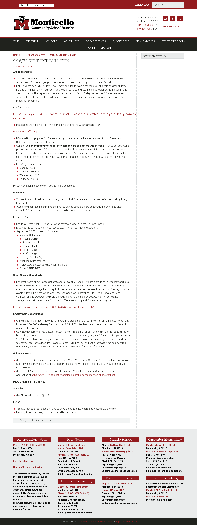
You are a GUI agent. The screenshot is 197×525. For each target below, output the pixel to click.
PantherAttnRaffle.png (25, 131)
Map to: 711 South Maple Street (118, 483)
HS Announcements (43, 420)
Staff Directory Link (23, 461)
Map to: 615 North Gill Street (160, 445)
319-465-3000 (145, 25)
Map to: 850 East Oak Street (72, 445)
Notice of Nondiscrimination (27, 467)
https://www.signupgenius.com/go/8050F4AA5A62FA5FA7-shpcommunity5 (53, 307)
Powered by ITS (129, 521)
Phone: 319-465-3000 (29, 445)
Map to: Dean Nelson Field (71, 448)
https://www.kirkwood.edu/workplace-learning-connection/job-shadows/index (73, 374)
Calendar (141, 4)
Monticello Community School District (73, 22)
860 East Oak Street (120, 445)
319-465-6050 (144, 28)
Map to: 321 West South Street (73, 487)
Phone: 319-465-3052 (113, 490)
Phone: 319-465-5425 (157, 496)
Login (117, 521)
